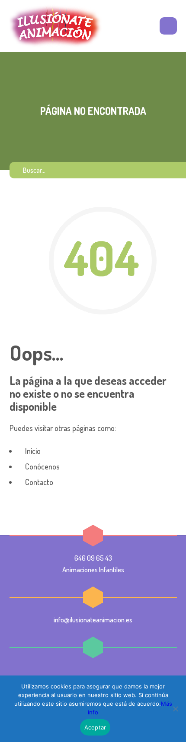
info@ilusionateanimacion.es (93, 619)
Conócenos (41, 466)
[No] (175, 708)
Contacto (38, 482)
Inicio (32, 451)
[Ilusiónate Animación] (56, 26)
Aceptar (95, 727)
